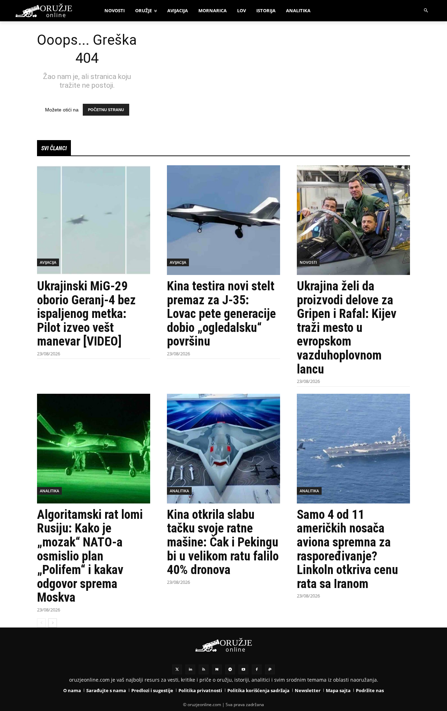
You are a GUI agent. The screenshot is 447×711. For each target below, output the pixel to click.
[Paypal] (270, 669)
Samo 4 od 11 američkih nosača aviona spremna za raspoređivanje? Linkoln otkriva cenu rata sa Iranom (347, 549)
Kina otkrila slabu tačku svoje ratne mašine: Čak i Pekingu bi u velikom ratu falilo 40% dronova (223, 542)
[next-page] (52, 622)
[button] (426, 10)
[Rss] (203, 669)
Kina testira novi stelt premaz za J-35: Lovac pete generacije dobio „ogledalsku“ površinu (221, 314)
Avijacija (48, 262)
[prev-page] (41, 622)
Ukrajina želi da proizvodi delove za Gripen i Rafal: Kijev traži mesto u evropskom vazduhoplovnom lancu (346, 328)
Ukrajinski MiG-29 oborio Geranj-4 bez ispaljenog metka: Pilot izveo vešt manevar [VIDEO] (86, 314)
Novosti (308, 262)
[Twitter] (177, 669)
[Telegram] (230, 669)
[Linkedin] (190, 669)
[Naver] (217, 669)
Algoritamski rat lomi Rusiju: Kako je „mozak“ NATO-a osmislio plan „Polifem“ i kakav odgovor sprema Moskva (90, 556)
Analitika (49, 490)
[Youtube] (243, 669)
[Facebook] (257, 669)
